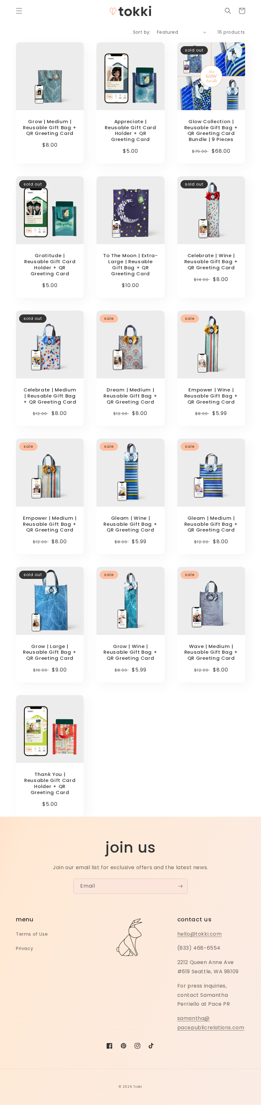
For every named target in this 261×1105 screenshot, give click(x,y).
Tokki (137, 1086)
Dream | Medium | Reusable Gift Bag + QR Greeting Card (130, 396)
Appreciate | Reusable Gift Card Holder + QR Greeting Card (130, 131)
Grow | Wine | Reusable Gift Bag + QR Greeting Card (130, 653)
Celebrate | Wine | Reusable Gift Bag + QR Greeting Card (211, 262)
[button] (19, 11)
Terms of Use (32, 934)
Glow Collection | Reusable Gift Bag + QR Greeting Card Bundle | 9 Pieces (211, 131)
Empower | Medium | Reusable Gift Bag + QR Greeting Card (50, 524)
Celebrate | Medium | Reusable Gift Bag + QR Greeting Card (49, 396)
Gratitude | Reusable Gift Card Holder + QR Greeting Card (49, 265)
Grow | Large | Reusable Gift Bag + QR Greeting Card (50, 653)
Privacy (24, 948)
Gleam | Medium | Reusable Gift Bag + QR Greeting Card (211, 524)
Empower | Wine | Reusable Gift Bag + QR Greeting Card (211, 396)
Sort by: (142, 32)
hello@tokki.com (199, 934)
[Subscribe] (180, 886)
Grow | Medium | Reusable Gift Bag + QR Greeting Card (50, 128)
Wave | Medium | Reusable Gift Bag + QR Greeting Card (211, 653)
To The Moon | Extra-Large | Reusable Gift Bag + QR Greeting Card (130, 265)
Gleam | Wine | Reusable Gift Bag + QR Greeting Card (130, 524)
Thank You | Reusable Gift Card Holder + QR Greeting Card (49, 783)
